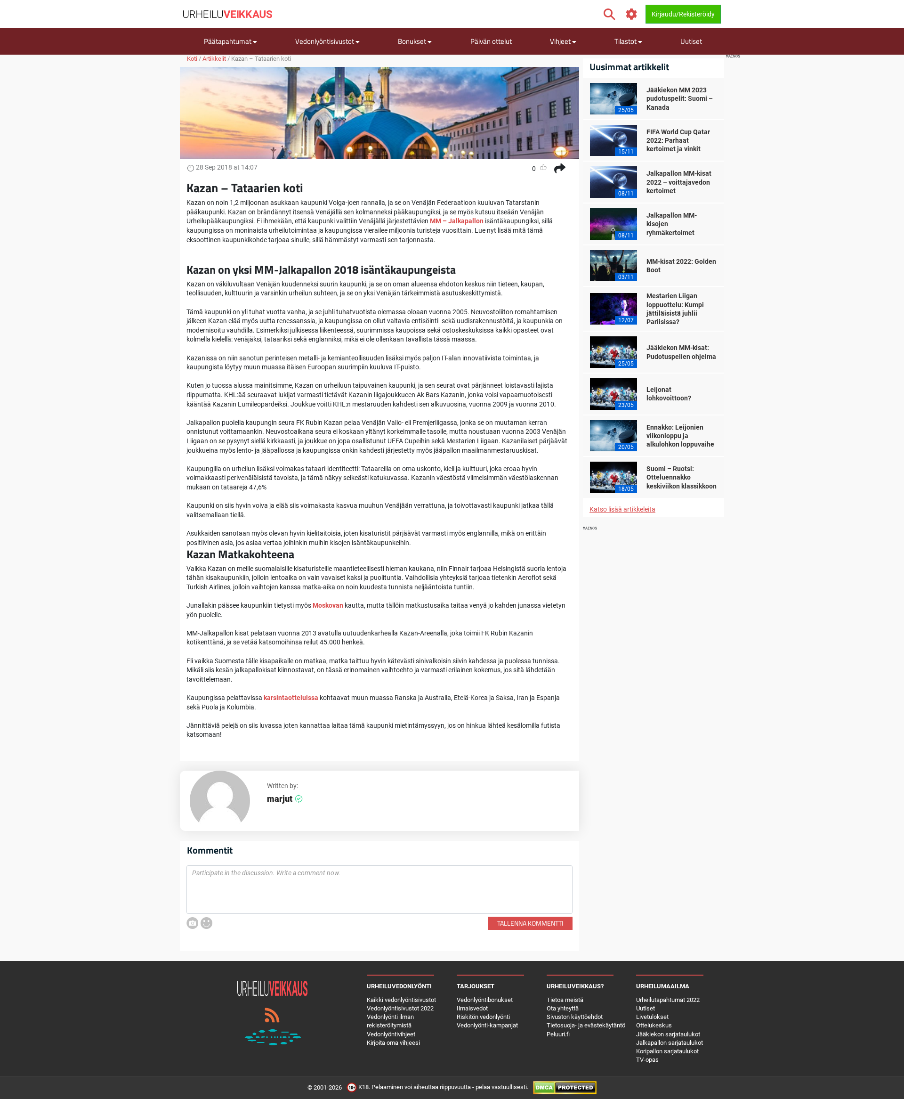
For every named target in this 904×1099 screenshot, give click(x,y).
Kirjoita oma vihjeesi (393, 1042)
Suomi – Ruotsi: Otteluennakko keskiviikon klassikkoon (681, 477)
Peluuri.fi (558, 1034)
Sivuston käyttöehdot (575, 1016)
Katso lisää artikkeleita (622, 509)
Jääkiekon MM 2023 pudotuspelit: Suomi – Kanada (679, 98)
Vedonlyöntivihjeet (391, 1034)
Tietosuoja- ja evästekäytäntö (586, 1025)
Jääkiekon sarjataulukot (668, 1034)
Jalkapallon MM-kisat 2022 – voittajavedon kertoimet (678, 182)
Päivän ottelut (491, 41)
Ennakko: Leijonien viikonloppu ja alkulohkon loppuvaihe (680, 435)
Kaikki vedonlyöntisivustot (401, 999)
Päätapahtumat (228, 41)
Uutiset (691, 41)
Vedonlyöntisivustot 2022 (400, 1008)
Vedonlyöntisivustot (325, 41)
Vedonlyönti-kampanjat (487, 1025)
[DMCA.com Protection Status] (565, 1087)
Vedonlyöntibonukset (485, 999)
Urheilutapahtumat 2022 (668, 999)
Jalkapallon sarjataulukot (669, 1042)
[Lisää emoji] (206, 923)
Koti (192, 58)
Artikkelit (214, 58)
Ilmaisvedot (472, 1008)
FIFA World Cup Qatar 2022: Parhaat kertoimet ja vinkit (678, 140)
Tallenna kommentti (530, 923)
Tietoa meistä (565, 999)
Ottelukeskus (654, 1025)
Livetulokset (652, 1016)
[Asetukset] (632, 14)
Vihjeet (561, 41)
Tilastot (626, 41)
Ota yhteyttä (563, 1008)
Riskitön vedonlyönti (483, 1016)
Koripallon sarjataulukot (667, 1051)
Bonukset (413, 41)
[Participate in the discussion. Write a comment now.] (379, 889)
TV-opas (647, 1059)
